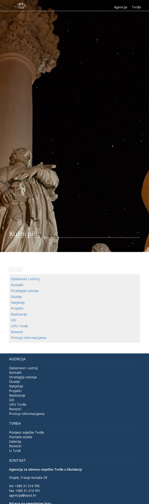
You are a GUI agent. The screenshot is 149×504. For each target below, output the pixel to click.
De (19, 269)
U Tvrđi (15, 450)
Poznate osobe (20, 437)
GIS (13, 320)
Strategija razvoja (25, 290)
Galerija (15, 441)
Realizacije (19, 314)
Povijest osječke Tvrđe (26, 432)
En (12, 269)
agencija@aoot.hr (22, 495)
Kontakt (17, 285)
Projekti (17, 308)
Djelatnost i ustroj (25, 279)
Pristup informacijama (28, 337)
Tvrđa (136, 7)
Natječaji (18, 302)
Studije (16, 296)
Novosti (17, 332)
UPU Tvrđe (19, 326)
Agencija (120, 7)
